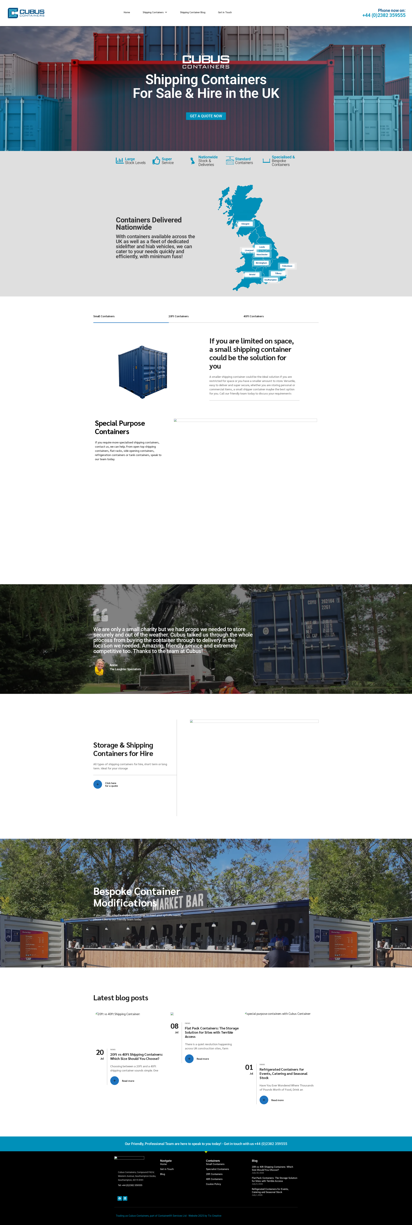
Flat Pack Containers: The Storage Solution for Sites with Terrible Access (212, 1032)
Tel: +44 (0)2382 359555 (130, 1185)
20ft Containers (179, 316)
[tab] (131, 318)
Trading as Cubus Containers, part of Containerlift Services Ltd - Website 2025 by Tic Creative (168, 1215)
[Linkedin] (125, 1198)
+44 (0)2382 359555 (384, 15)
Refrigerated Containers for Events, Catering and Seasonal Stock (283, 1073)
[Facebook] (119, 1198)
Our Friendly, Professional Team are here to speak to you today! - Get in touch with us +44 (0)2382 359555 (206, 1144)
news (112, 1049)
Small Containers (104, 316)
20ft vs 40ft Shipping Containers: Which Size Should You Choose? (136, 1056)
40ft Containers (253, 316)
